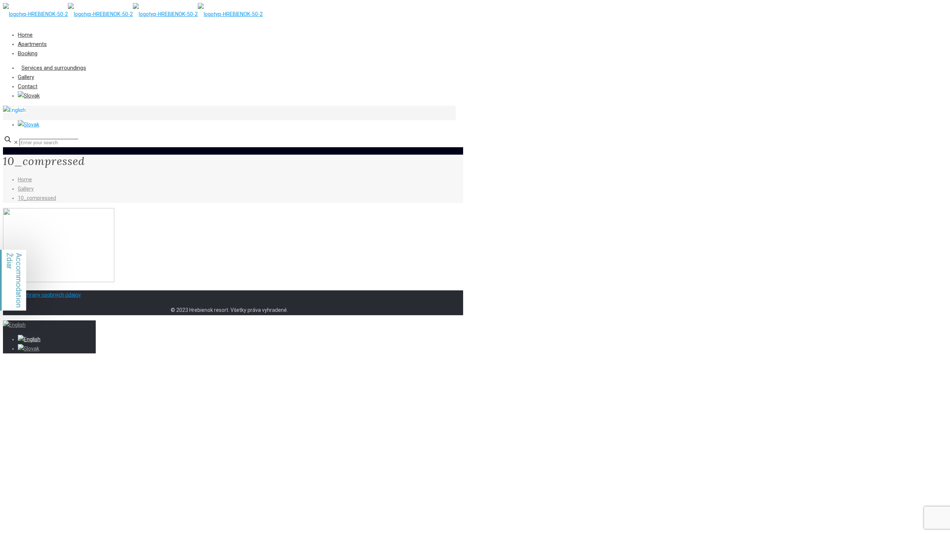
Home (25, 179)
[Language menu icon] (14, 110)
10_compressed (37, 198)
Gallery (26, 189)
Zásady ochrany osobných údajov (42, 295)
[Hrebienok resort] (133, 14)
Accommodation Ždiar (14, 280)
